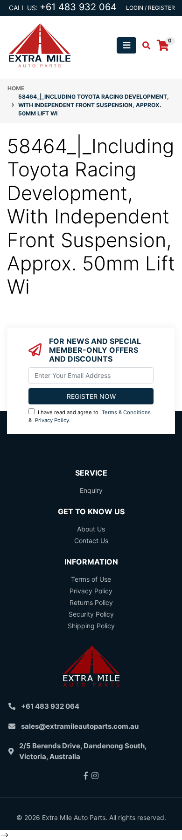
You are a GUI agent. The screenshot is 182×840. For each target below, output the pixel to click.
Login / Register (150, 7)
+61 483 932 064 (78, 7)
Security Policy (91, 614)
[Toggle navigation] (126, 45)
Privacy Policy (52, 420)
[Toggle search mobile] (143, 45)
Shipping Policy (91, 626)
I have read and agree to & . (89, 416)
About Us (91, 529)
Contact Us (91, 540)
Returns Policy (91, 602)
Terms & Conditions (126, 412)
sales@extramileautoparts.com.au (80, 726)
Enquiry (91, 490)
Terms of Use (91, 579)
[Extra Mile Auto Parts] (39, 44)
